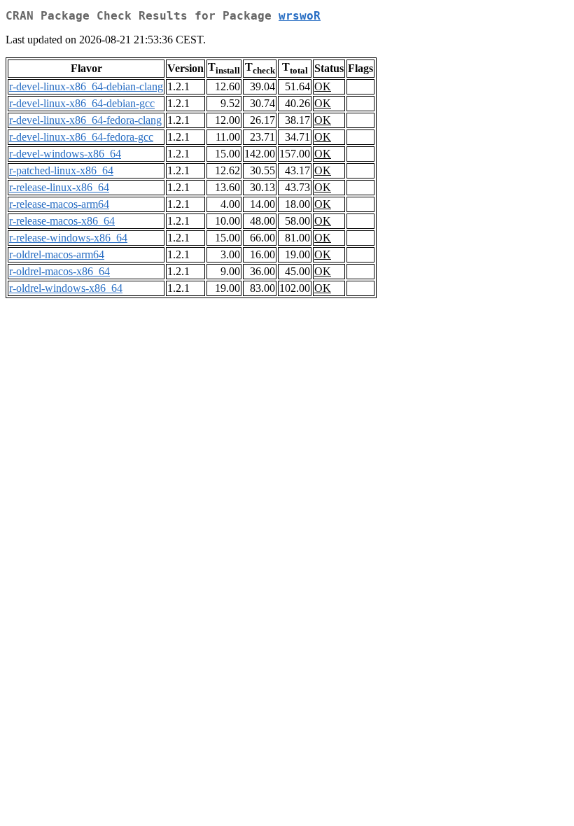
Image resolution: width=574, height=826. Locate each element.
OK (322, 86)
